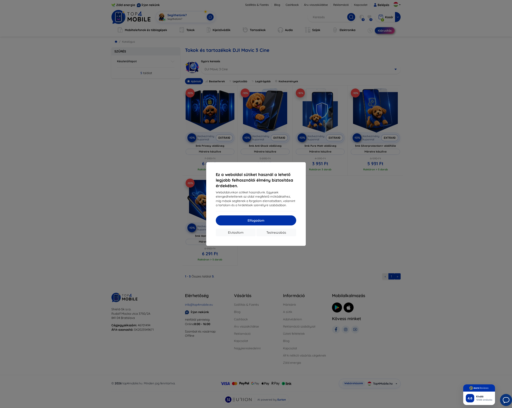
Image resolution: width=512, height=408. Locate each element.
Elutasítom (236, 232)
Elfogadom (256, 220)
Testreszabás (276, 232)
